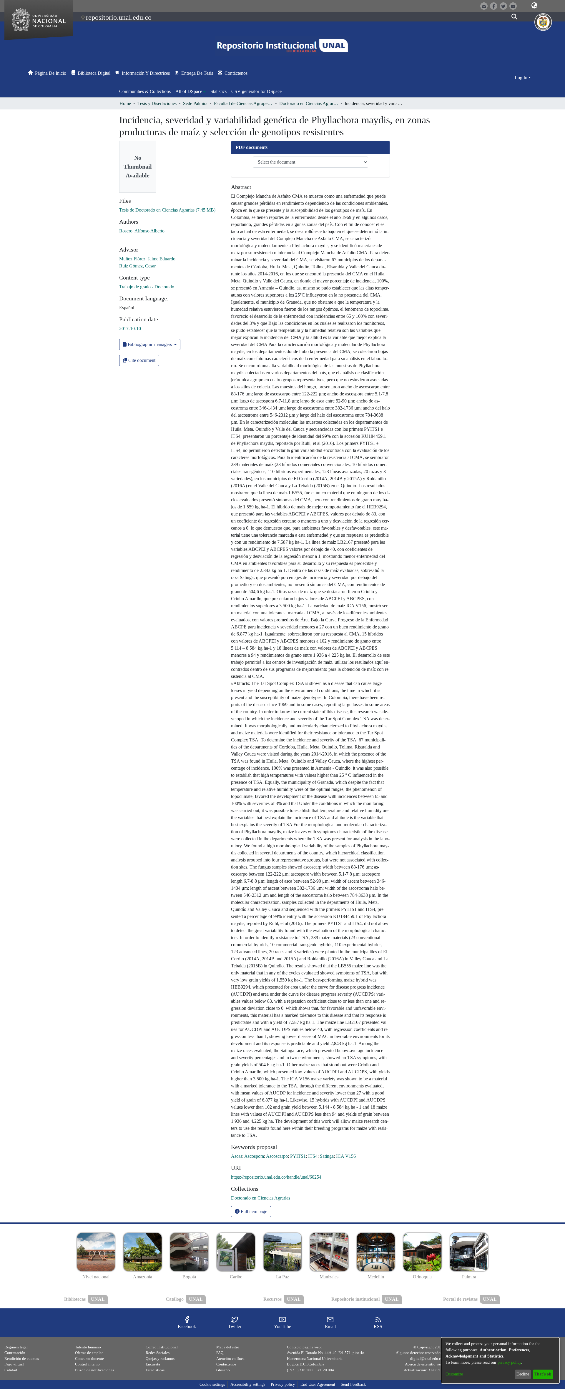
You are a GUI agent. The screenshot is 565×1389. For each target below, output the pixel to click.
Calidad (10, 1370)
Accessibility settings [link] (247, 1384)
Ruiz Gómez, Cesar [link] (137, 265)
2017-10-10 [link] (130, 328)
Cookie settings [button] (212, 1384)
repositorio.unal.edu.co (119, 17)
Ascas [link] (236, 1156)
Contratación (14, 1352)
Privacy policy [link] (283, 1384)
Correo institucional (162, 1347)
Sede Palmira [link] (195, 103)
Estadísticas (155, 1370)
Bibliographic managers (150, 344)
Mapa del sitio (227, 1347)
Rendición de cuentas (21, 1358)
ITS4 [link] (313, 1156)
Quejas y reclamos (160, 1358)
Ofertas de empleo (89, 1352)
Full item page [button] (253, 1211)
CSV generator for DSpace (256, 91)
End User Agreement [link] (317, 1384)
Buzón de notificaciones (94, 1370)
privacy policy (509, 1362)
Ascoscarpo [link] (277, 1156)
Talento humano (88, 1347)
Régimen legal (16, 1347)
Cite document (141, 360)
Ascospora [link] (254, 1156)
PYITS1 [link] (298, 1156)
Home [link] (125, 103)
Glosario (223, 1370)
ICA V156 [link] (346, 1156)
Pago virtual (14, 1364)
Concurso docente (89, 1358)
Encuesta (153, 1364)
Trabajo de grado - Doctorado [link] (146, 286)
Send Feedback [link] (353, 1384)
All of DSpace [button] (188, 91)
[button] (534, 5)
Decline (522, 1374)
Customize (454, 1374)
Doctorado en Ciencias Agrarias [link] (308, 103)
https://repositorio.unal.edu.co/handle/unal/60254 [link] (276, 1177)
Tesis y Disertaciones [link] (157, 103)
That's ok (542, 1374)
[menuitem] (190, 91)
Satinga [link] (327, 1156)
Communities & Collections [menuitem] (145, 91)
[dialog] (500, 1360)
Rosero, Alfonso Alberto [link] (141, 230)
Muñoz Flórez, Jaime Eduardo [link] (147, 258)
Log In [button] (522, 77)
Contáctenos (226, 1364)
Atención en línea (230, 1358)
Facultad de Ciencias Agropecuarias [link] (243, 103)
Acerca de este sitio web (424, 1364)
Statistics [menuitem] (218, 91)
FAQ (219, 1352)
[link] (167, 209)
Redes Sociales (158, 1352)
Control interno (87, 1364)
